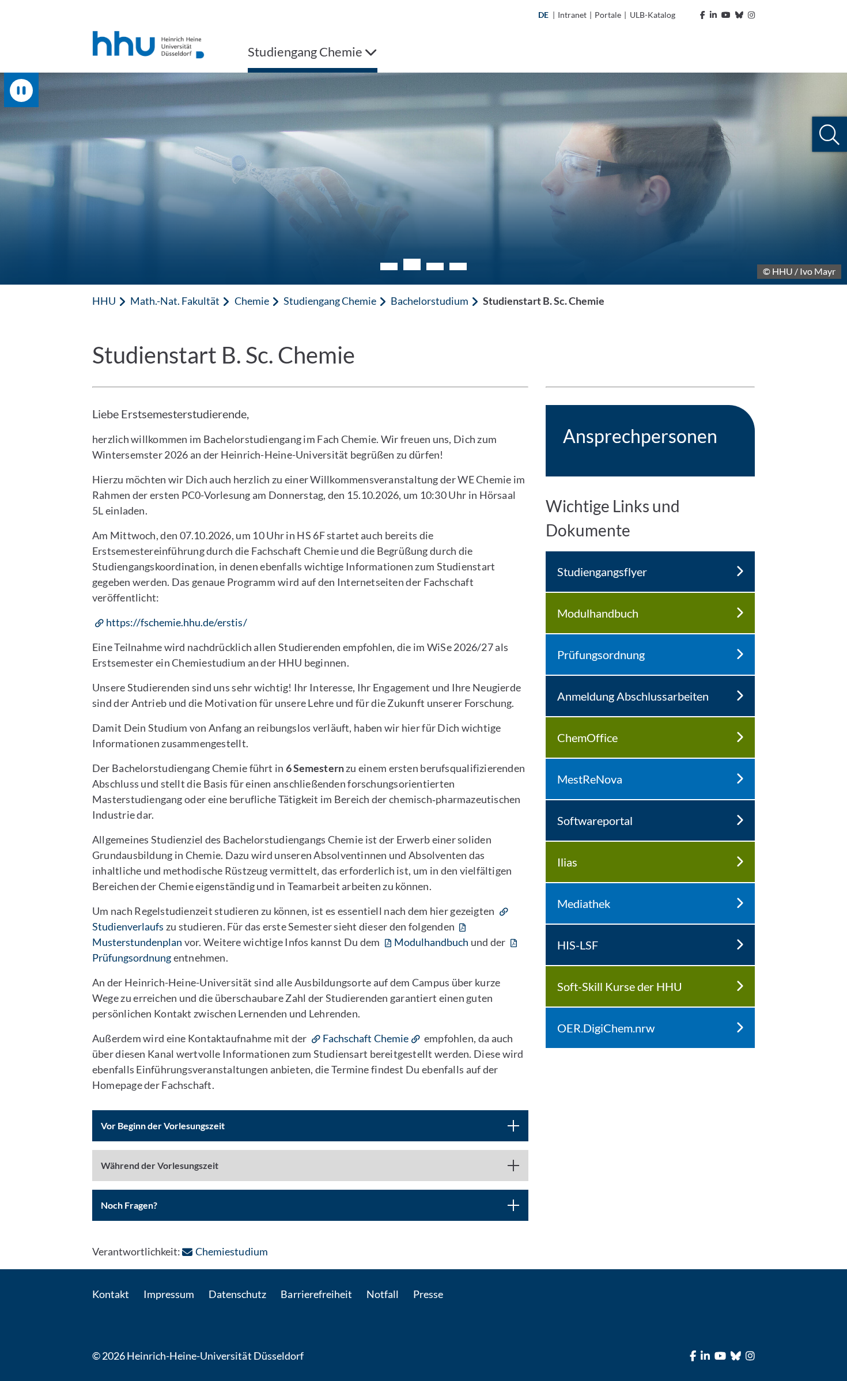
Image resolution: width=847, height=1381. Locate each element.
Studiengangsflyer (602, 571)
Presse (428, 1294)
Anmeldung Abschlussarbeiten (633, 696)
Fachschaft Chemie (366, 1038)
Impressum (168, 1294)
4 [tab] (458, 266)
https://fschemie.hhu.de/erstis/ (176, 622)
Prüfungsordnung (601, 654)
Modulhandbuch (431, 942)
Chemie (252, 300)
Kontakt (110, 1294)
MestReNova (589, 779)
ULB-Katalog (652, 15)
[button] (829, 134)
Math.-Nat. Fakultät (175, 300)
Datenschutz (237, 1294)
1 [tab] (389, 266)
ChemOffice (587, 737)
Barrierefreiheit (316, 1294)
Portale (608, 15)
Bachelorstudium (429, 300)
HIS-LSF (577, 945)
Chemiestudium (231, 1251)
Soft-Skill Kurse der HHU (619, 986)
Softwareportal (595, 820)
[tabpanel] (423, 179)
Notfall (382, 1294)
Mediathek (583, 903)
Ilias (567, 862)
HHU (104, 300)
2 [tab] (412, 264)
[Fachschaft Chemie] (416, 1038)
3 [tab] (435, 266)
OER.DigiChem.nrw (606, 1028)
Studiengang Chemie (329, 300)
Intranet (572, 15)
